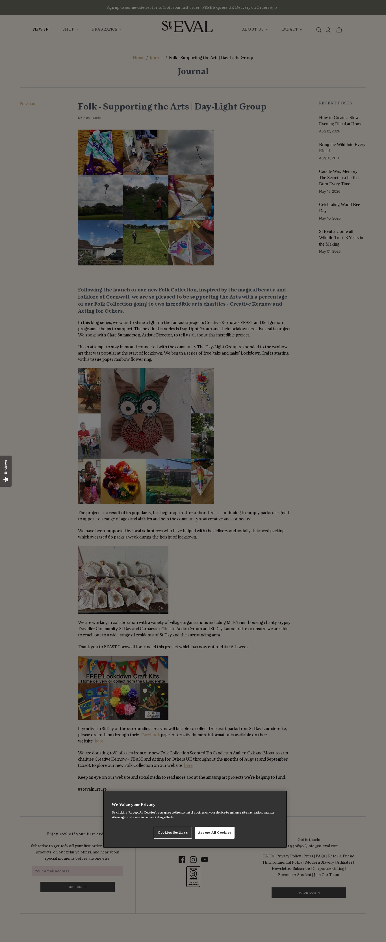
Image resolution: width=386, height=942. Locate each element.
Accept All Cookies (214, 833)
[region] (195, 819)
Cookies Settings (173, 833)
